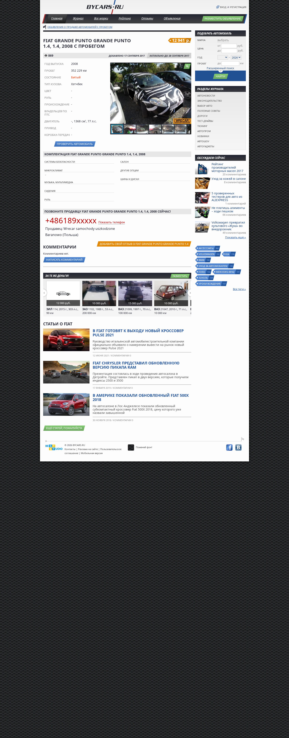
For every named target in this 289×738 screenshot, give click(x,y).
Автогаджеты (205, 146)
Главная (56, 18)
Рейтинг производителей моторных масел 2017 (227, 167)
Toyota (203, 277)
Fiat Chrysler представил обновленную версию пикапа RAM (136, 365)
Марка (201, 40)
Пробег (201, 63)
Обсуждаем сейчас (211, 158)
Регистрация (238, 7)
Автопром (204, 131)
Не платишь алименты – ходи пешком (228, 209)
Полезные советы (208, 110)
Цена (200, 48)
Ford (202, 271)
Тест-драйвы (205, 121)
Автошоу (203, 141)
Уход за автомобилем (213, 265)
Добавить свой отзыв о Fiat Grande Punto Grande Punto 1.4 (144, 244)
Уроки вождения (210, 283)
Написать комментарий (64, 260)
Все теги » (239, 289)
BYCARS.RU (79, 445)
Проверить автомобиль (75, 144)
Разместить (180, 276)
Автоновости (206, 95)
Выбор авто (204, 105)
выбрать (223, 40)
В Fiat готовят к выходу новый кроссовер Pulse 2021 (138, 332)
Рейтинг (125, 18)
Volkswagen (207, 254)
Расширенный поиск (220, 68)
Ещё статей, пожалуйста (64, 428)
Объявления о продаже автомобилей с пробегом (79, 27)
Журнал (78, 18)
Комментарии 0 (121, 355)
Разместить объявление (223, 18)
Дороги (202, 115)
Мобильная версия (92, 453)
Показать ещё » (235, 237)
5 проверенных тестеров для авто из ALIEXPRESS (227, 196)
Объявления (172, 18)
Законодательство (209, 100)
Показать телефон (111, 222)
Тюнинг (202, 126)
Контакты (70, 449)
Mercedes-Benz (225, 271)
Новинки (203, 136)
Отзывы (147, 18)
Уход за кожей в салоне (229, 179)
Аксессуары (206, 248)
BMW (202, 260)
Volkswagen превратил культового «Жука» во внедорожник (228, 225)
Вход (223, 7)
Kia (227, 254)
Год (199, 57)
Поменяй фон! (143, 447)
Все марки (101, 18)
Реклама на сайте (88, 449)
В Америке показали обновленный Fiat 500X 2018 (141, 397)
